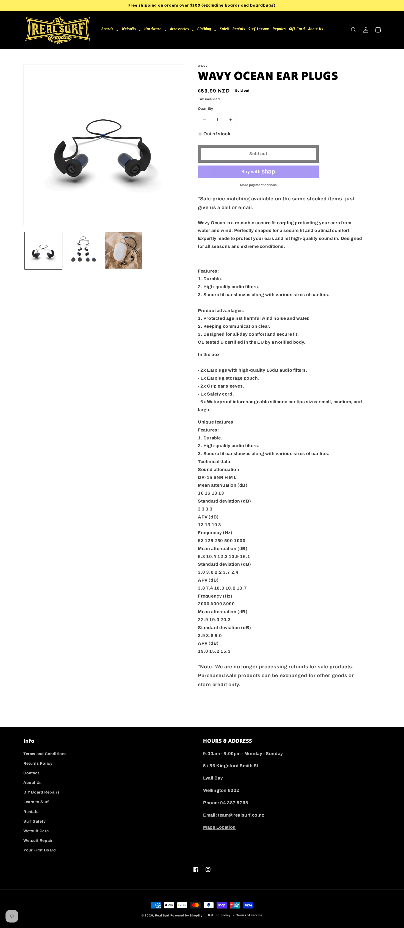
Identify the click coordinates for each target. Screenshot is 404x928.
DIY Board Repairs (41, 792)
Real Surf (162, 915)
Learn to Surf (36, 802)
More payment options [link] (258, 185)
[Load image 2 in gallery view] (83, 250)
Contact (31, 773)
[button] (354, 30)
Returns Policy (37, 763)
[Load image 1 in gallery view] (43, 250)
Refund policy (219, 915)
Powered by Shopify (186, 915)
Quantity (205, 109)
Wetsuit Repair (37, 841)
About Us (32, 783)
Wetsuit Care (36, 831)
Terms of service (249, 915)
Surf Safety (34, 821)
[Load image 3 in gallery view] (123, 250)
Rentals (30, 812)
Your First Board (39, 850)
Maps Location (219, 827)
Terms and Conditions (45, 754)
